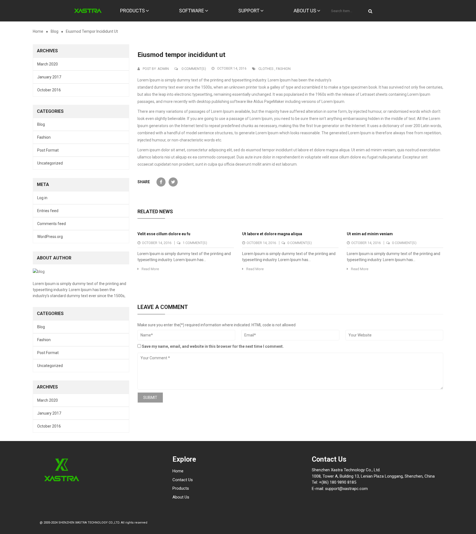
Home (38, 31)
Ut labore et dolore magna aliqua (272, 234)
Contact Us (182, 479)
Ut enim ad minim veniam (370, 234)
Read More (150, 269)
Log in (42, 198)
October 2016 (49, 90)
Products (180, 488)
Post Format (48, 150)
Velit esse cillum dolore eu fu (163, 234)
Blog (54, 31)
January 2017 (49, 77)
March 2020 (47, 64)
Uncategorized (50, 163)
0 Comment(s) (193, 69)
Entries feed (47, 211)
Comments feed (51, 223)
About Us (180, 497)
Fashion (44, 137)
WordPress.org (50, 236)
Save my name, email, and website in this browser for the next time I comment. (213, 346)
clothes (266, 69)
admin (163, 69)
